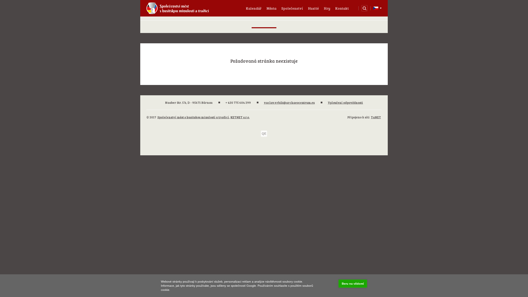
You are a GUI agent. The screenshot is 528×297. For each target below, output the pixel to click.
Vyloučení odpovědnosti (345, 102)
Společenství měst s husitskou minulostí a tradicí (193, 117)
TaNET (376, 117)
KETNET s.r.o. (240, 117)
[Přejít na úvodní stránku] (176, 8)
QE (264, 133)
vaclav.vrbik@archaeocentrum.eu (289, 102)
